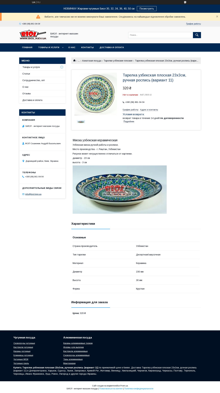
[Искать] (197, 35)
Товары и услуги (48, 47)
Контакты (87, 47)
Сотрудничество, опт (33, 80)
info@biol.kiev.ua (33, 194)
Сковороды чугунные (24, 343)
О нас (71, 47)
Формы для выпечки (73, 347)
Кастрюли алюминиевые (75, 351)
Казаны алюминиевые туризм (78, 343)
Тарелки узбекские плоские (118, 60)
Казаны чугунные (22, 351)
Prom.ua (124, 386)
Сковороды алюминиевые (76, 355)
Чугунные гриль (21, 363)
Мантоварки (69, 363)
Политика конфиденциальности (138, 389)
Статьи (26, 73)
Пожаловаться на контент (111, 389)
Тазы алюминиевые (73, 359)
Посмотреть (146, 8)
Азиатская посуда (91, 60)
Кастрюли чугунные (23, 347)
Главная (27, 47)
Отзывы (26, 93)
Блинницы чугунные (23, 355)
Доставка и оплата (112, 47)
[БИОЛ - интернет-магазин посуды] (33, 39)
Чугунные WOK (21, 359)
